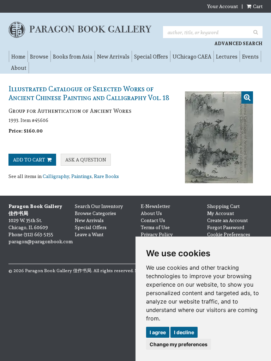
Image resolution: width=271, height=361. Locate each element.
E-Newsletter (155, 206)
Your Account (222, 6)
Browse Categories (95, 213)
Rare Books (106, 176)
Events (250, 56)
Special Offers (151, 56)
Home (18, 56)
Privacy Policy (157, 234)
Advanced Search (238, 43)
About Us (151, 213)
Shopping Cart (223, 206)
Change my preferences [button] (178, 344)
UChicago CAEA (192, 56)
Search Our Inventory (99, 206)
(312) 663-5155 (38, 234)
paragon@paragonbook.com (40, 241)
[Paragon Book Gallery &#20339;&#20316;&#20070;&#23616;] (80, 30)
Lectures (226, 56)
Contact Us (153, 220)
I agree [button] (158, 332)
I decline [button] (184, 332)
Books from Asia (72, 56)
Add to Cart (29, 159)
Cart (257, 6)
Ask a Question (85, 159)
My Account (220, 213)
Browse (39, 56)
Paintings (81, 176)
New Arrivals (113, 56)
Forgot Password (226, 227)
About (18, 67)
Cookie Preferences (228, 234)
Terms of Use (155, 227)
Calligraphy (56, 176)
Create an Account (227, 220)
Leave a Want (89, 234)
